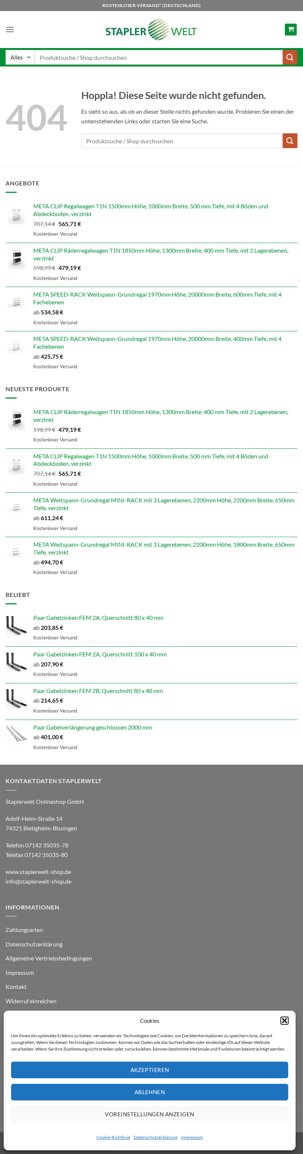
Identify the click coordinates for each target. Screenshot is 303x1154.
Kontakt (16, 986)
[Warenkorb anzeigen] (291, 30)
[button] (284, 1020)
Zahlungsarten (24, 929)
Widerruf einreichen (31, 1000)
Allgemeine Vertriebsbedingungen (49, 958)
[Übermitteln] (290, 57)
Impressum (192, 1137)
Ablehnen (150, 1092)
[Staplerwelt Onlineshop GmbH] (151, 29)
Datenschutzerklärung (155, 1137)
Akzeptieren (149, 1069)
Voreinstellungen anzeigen (149, 1114)
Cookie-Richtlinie (113, 1137)
